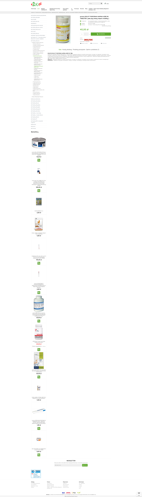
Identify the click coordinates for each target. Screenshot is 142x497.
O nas (80, 487)
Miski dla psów (36, 85)
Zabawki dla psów (36, 84)
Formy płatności (33, 484)
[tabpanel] (79, 57)
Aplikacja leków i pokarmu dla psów (38, 90)
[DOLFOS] (88, 39)
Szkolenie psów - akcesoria (38, 51)
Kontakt (80, 484)
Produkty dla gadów (36, 105)
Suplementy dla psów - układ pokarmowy (38, 73)
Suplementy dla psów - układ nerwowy (38, 79)
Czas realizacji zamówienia (35, 483)
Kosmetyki (34, 19)
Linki (80, 488)
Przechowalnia (65, 485)
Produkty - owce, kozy (36, 113)
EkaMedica (34, 23)
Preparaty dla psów (37, 81)
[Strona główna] (36, 4)
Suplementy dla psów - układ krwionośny (38, 64)
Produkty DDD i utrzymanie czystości (37, 121)
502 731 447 (75, 494)
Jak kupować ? (49, 483)
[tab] (60, 49)
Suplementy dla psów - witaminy (38, 69)
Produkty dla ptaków (36, 101)
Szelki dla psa (35, 87)
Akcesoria (34, 124)
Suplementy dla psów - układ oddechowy (38, 58)
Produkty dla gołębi (36, 107)
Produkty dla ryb (35, 103)
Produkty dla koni (35, 117)
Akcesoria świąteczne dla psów (39, 50)
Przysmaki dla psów (37, 46)
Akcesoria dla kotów (36, 99)
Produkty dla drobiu (36, 111)
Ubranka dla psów (36, 47)
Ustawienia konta (66, 487)
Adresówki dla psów (37, 88)
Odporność (36, 76)
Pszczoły (33, 31)
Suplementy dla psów (37, 55)
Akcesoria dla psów (36, 43)
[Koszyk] (110, 3)
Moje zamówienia (66, 484)
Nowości (33, 126)
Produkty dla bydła (36, 17)
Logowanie (65, 483)
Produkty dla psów (35, 40)
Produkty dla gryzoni (36, 109)
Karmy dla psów (36, 54)
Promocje (34, 128)
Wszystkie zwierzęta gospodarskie (39, 15)
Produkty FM (34, 119)
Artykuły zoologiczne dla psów (37, 42)
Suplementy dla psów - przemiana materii (38, 60)
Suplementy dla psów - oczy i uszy (38, 62)
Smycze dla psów (36, 94)
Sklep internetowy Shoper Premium (71, 496)
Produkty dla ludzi (35, 21)
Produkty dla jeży (35, 33)
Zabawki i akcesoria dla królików (38, 35)
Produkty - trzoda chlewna (37, 115)
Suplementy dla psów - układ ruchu (38, 67)
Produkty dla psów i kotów (37, 27)
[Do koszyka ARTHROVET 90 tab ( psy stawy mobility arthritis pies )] (38, 349)
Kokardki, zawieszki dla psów (38, 45)
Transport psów (36, 49)
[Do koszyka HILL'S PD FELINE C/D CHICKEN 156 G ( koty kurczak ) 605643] (38, 455)
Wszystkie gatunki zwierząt (37, 25)
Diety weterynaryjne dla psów (37, 96)
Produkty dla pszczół (36, 29)
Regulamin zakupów (50, 485)
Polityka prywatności (50, 484)
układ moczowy (37, 75)
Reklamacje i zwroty (34, 485)
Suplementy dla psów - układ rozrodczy (38, 71)
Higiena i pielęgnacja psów (38, 53)
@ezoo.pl (94, 494)
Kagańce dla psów (36, 93)
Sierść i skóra (36, 77)
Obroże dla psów (36, 92)
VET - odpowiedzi (82, 483)
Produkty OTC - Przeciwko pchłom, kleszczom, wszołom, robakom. (38, 38)
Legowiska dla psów (37, 83)
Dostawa (32, 487)
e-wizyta (80, 485)
